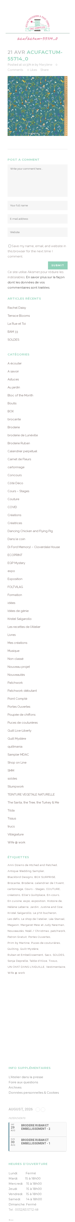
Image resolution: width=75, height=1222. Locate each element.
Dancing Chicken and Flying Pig (30, 531)
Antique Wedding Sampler (26, 871)
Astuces (13, 379)
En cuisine (15, 900)
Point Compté (17, 699)
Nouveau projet (19, 667)
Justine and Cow (51, 906)
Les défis (14, 918)
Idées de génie (18, 611)
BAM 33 (13, 331)
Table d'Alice (38, 960)
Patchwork (15, 683)
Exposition (15, 579)
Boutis (12, 403)
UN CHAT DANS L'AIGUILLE (26, 966)
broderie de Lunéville (23, 435)
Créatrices (15, 523)
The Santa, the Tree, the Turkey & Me (33, 802)
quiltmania (15, 746)
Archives (15, 1087)
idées (11, 603)
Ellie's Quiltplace (33, 894)
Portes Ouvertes (19, 706)
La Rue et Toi (17, 324)
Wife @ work (16, 842)
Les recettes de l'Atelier (24, 627)
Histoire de (54, 900)
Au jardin (14, 387)
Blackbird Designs (20, 877)
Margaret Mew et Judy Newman (42, 924)
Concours (15, 475)
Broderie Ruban (19, 443)
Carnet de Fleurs (19, 459)
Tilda (11, 810)
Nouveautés (16, 675)
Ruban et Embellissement (25, 954)
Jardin (34, 906)
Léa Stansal (57, 918)
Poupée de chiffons (21, 714)
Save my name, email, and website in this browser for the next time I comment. (37, 251)
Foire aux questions (23, 1082)
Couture (13, 499)
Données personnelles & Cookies (34, 1092)
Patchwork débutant (22, 691)
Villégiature (16, 834)
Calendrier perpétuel (22, 451)
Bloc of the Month (20, 395)
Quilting (13, 948)
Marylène (45, 64)
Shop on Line (17, 762)
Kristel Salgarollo (20, 619)
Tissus (12, 818)
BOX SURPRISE (44, 877)
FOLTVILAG (15, 587)
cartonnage (16, 467)
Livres (12, 635)
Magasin (13, 924)
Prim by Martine (19, 942)
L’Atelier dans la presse (26, 1077)
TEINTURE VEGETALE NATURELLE (31, 794)
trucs (11, 826)
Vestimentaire (55, 966)
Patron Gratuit (17, 936)
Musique (13, 651)
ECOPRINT (15, 555)
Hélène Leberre (18, 906)
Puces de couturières (23, 722)
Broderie (14, 427)
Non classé (15, 659)
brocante (14, 419)
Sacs (48, 954)
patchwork (58, 930)
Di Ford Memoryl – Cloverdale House (34, 547)
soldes (12, 778)
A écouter (15, 363)
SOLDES (13, 339)
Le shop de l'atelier (34, 918)
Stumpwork (16, 786)
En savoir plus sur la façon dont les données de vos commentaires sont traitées (36, 282)
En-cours (53, 894)
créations (14, 894)
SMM (11, 770)
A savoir (13, 371)
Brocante (14, 883)
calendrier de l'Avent (49, 883)
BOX (11, 411)
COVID (12, 507)
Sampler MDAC (18, 754)
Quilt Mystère (17, 738)
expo (11, 571)
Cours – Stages (18, 491)
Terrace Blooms (19, 316)
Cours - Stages (35, 889)
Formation (15, 595)
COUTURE (53, 889)
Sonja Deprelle (18, 960)
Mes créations (17, 643)
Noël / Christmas (37, 930)
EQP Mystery (16, 563)
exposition (39, 900)
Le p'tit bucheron (44, 912)
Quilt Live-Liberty (19, 730)
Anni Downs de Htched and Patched (32, 865)
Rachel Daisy (17, 308)
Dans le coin (16, 539)
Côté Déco (15, 483)
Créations (14, 515)
